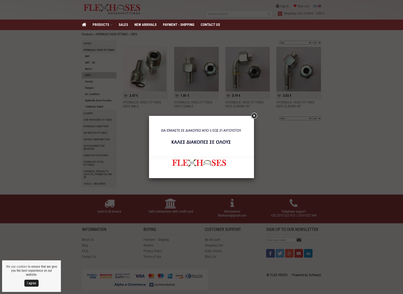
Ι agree (31, 283)
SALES (123, 25)
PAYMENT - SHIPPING (178, 25)
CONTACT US (210, 25)
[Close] (254, 116)
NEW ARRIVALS (145, 25)
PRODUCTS (101, 25)
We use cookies (16, 267)
